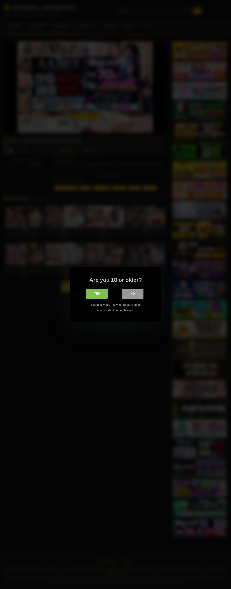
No (132, 293)
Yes (97, 293)
